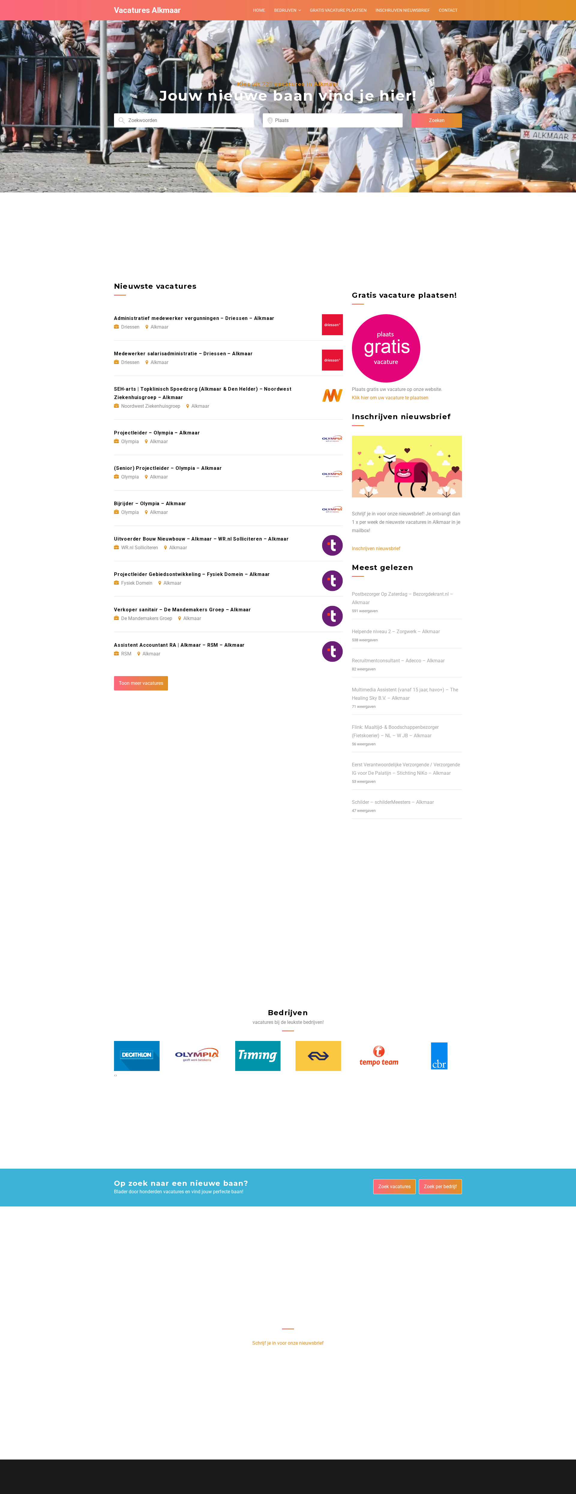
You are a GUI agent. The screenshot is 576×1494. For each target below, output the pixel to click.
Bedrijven (285, 10)
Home (259, 10)
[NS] (318, 1056)
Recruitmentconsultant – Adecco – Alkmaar (398, 661)
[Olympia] (197, 1056)
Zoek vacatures (394, 1186)
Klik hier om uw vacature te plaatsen (390, 398)
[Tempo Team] (379, 1056)
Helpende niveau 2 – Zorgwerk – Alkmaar (396, 631)
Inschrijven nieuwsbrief (403, 10)
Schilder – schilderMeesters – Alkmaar (393, 802)
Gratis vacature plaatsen (338, 10)
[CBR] (439, 1055)
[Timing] (258, 1056)
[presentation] (115, 1075)
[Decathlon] (137, 1056)
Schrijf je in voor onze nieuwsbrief (288, 1343)
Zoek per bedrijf (440, 1186)
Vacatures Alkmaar (147, 10)
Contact (448, 10)
